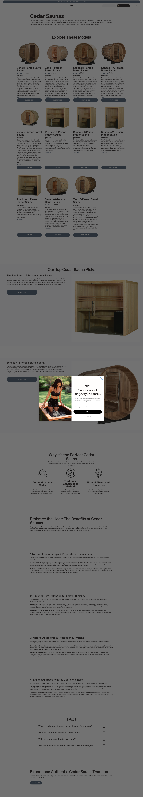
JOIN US (87, 412)
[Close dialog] (101, 378)
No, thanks (87, 416)
